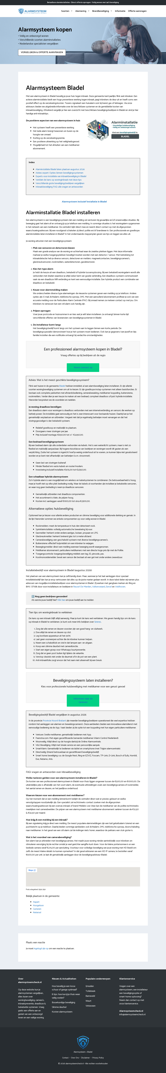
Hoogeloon (38, 905)
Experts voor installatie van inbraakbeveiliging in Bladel (61, 176)
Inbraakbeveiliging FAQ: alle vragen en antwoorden (59, 187)
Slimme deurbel (59, 1007)
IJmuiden (90, 986)
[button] (84, 202)
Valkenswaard (98, 587)
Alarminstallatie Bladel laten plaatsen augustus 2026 (60, 169)
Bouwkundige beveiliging (63, 1002)
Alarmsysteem (79, 1052)
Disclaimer (85, 1057)
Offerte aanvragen (137, 11)
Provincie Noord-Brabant (54, 721)
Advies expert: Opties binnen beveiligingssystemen (59, 173)
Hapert (36, 902)
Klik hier (62, 600)
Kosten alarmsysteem (62, 1012)
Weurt (88, 1001)
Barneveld (90, 996)
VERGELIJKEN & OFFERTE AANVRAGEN (42, 52)
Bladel (62, 386)
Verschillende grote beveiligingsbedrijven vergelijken (60, 183)
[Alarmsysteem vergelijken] (32, 11)
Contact (65, 1057)
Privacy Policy (98, 1057)
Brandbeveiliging (100, 11)
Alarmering (80, 11)
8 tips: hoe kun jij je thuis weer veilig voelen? (66, 996)
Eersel (109, 587)
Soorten (65, 11)
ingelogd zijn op (41, 949)
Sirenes (97, 622)
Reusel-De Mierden (82, 587)
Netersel (37, 912)
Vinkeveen (90, 1006)
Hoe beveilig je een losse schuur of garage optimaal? (64, 988)
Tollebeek (90, 991)
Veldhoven (120, 587)
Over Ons (75, 1057)
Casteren (37, 909)
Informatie (120, 11)
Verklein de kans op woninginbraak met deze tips (59, 180)
